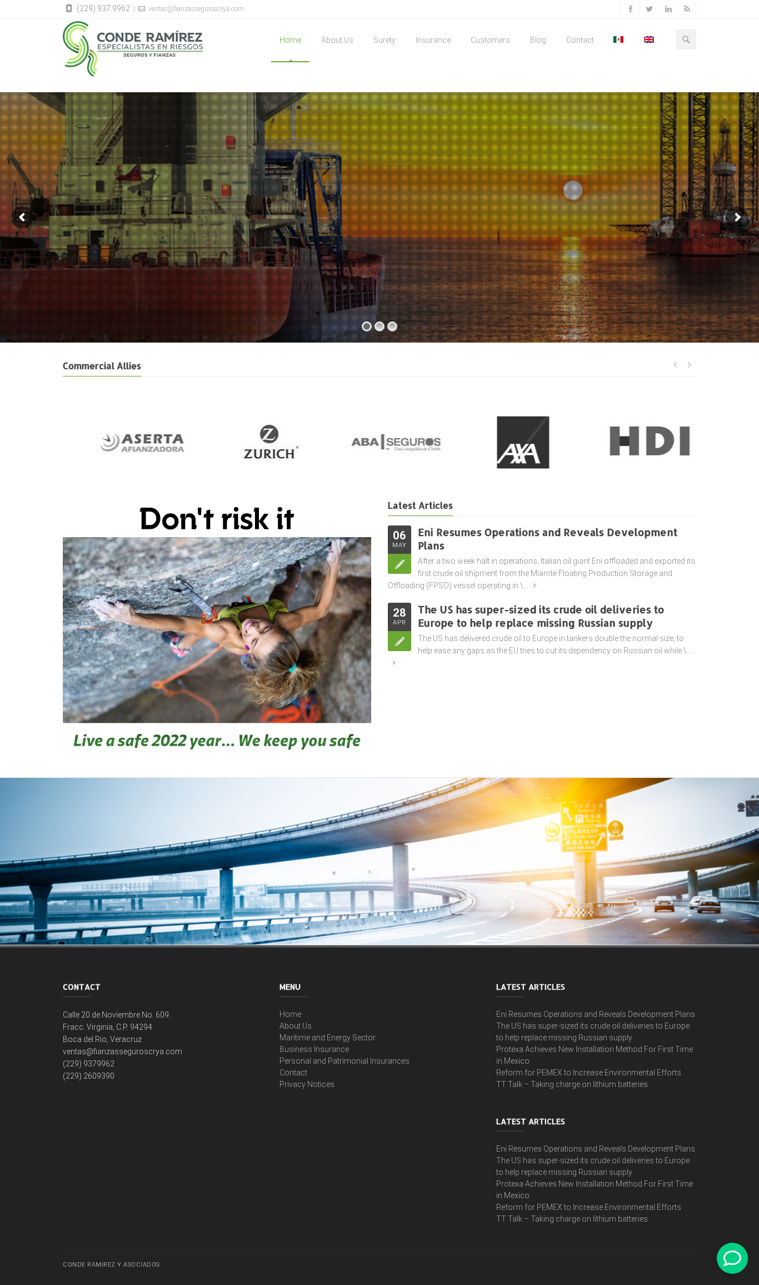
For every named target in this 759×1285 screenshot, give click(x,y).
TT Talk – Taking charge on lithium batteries (572, 1084)
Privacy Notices (306, 1084)
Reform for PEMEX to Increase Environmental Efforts (588, 1072)
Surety (384, 40)
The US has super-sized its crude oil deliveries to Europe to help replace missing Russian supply (541, 616)
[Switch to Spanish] (619, 40)
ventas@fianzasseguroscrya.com (195, 9)
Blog (538, 40)
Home (290, 40)
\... (524, 585)
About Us (337, 40)
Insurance (433, 40)
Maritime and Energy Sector (327, 1037)
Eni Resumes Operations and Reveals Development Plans (595, 1014)
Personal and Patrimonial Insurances (344, 1060)
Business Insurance (314, 1049)
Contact (580, 40)
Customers (490, 40)
